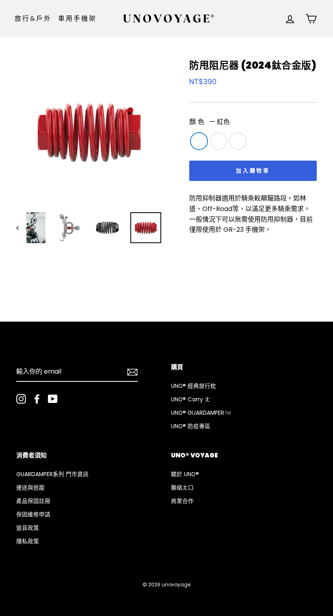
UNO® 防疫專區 (190, 426)
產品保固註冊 (33, 501)
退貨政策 (27, 528)
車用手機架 (77, 18)
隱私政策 (27, 541)
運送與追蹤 (30, 488)
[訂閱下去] (132, 372)
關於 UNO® (185, 474)
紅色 (199, 141)
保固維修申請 (33, 514)
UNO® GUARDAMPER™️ (201, 413)
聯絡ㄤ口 (182, 488)
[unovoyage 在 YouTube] (53, 399)
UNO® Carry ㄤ (190, 399)
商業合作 (182, 501)
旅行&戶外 (33, 18)
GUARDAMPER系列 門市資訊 (52, 474)
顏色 (209, 121)
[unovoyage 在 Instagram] (21, 399)
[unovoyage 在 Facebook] (37, 399)
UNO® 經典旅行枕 (193, 386)
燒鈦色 (238, 141)
